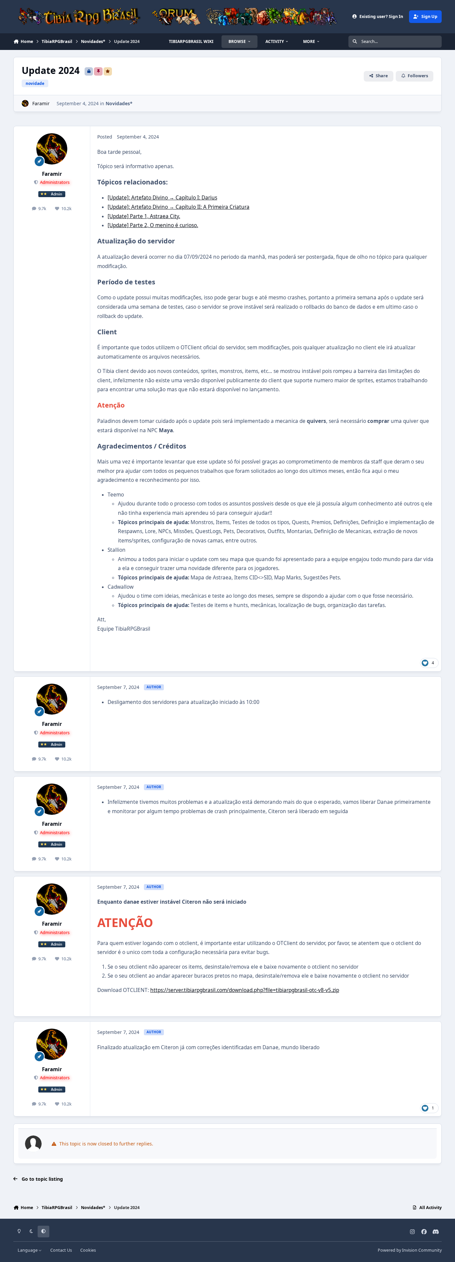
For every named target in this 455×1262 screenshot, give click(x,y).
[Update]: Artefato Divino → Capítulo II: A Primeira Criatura (178, 206)
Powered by (410, 1250)
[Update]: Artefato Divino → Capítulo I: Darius (162, 197)
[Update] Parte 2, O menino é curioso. (153, 225)
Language (28, 1250)
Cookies (88, 1250)
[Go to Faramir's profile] (25, 103)
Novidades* (119, 103)
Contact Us (61, 1250)
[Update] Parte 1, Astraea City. (144, 216)
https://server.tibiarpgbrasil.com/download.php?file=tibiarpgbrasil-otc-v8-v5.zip (244, 990)
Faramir (41, 103)
